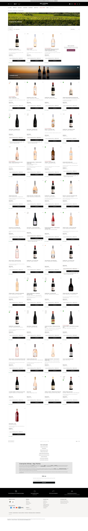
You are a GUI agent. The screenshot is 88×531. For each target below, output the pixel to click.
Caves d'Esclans (55, 261)
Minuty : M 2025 (29, 49)
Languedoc (10, 392)
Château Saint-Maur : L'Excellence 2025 (33, 195)
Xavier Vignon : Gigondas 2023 (32, 129)
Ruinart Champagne (44, 456)
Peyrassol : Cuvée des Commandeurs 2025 (70, 195)
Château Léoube (73, 228)
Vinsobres (32, 261)
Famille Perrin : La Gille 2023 (49, 195)
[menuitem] (10, 7)
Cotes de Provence (14, 98)
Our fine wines (15, 10)
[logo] (44, 4)
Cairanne (68, 130)
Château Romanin (20, 196)
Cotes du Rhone (51, 98)
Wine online (10, 10)
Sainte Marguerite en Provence (75, 98)
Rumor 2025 (29, 391)
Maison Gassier (19, 261)
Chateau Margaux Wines (44, 446)
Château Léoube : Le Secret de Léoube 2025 (16, 293)
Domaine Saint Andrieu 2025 (67, 162)
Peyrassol (72, 196)
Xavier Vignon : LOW (12, 423)
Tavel (49, 229)
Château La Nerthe (57, 392)
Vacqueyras (14, 130)
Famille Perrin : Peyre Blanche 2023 (69, 129)
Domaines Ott (37, 98)
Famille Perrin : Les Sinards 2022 (14, 326)
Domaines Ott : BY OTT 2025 (31, 97)
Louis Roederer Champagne (44, 459)
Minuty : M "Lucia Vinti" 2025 (49, 129)
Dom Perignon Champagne (44, 458)
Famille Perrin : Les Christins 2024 (68, 260)
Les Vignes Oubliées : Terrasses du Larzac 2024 (17, 391)
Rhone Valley (46, 98)
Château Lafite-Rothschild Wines (44, 453)
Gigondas (32, 130)
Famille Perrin (55, 98)
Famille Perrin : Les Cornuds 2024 (32, 260)
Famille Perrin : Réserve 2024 (50, 97)
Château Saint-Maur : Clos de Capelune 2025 (70, 293)
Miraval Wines (44, 448)
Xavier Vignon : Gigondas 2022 (32, 326)
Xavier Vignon (18, 130)
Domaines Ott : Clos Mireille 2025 (14, 227)
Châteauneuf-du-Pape (34, 228)
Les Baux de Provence (15, 196)
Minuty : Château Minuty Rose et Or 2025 (16, 162)
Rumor (36, 392)
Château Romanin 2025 (13, 195)
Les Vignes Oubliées (20, 392)
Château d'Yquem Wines (44, 451)
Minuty (18, 98)
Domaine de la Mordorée (54, 229)
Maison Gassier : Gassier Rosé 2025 (15, 260)
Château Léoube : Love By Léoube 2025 (69, 227)
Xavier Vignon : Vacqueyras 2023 (14, 129)
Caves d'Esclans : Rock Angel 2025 (50, 260)
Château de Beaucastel (38, 295)
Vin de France (10, 424)
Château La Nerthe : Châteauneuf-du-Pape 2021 (53, 391)
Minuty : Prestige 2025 (12, 97)
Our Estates (10, 512)
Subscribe (44, 482)
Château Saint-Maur (38, 196)
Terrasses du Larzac (14, 392)
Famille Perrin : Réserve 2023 (14, 49)
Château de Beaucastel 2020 (68, 391)
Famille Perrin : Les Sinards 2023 (50, 293)
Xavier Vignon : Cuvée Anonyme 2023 (33, 227)
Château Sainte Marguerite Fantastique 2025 (70, 97)
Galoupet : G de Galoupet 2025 (50, 162)
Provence (10, 98)
